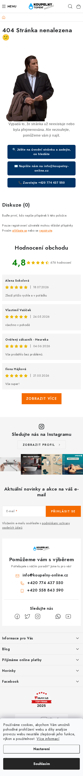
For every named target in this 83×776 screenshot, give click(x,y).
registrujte (45, 230)
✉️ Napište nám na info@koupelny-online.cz (41, 168)
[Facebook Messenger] (47, 616)
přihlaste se (19, 230)
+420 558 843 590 (45, 590)
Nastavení (41, 749)
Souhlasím (41, 763)
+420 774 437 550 (45, 583)
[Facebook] (17, 616)
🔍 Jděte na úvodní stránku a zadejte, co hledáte (41, 152)
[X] (27, 616)
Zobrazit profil (39, 445)
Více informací (48, 738)
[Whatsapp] (58, 616)
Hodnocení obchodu (41, 248)
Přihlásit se (63, 511)
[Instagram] (37, 616)
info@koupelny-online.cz (45, 575)
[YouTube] (68, 616)
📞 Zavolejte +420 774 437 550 (41, 182)
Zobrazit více (41, 398)
